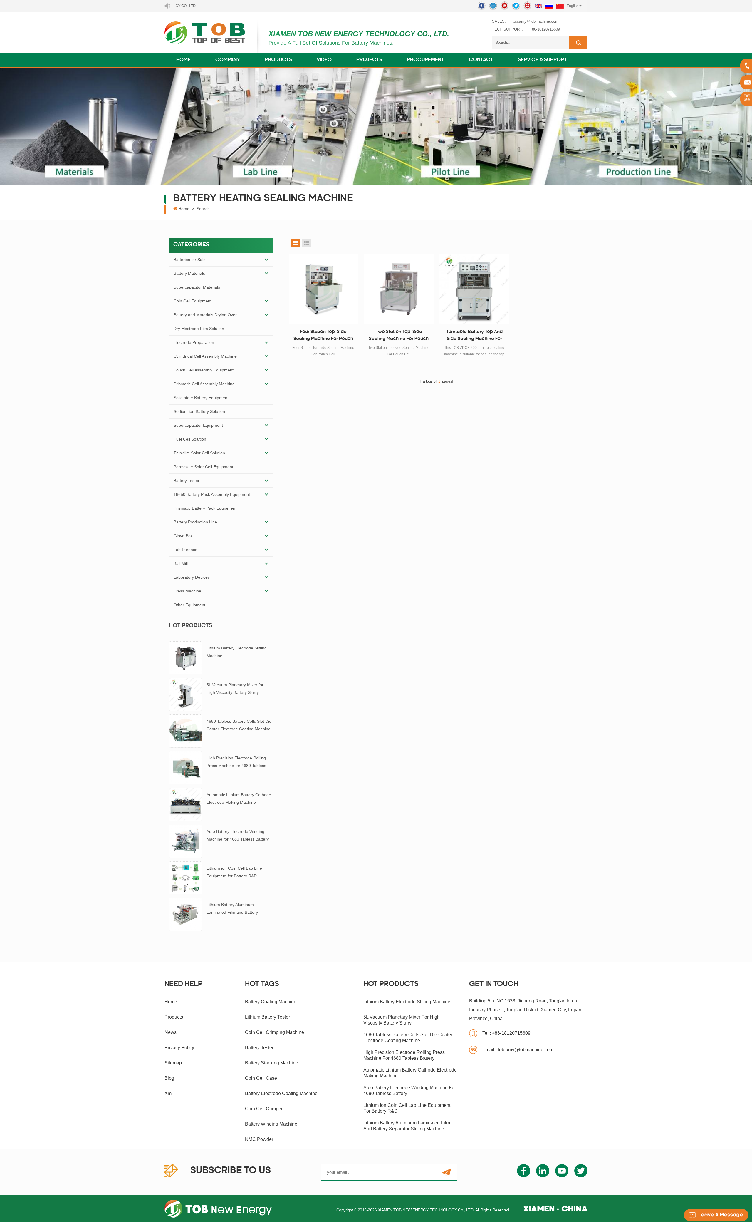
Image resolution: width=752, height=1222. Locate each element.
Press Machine (187, 591)
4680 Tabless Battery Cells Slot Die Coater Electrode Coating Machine (239, 725)
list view (306, 243)
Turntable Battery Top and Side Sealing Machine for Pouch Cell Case (474, 336)
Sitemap (173, 1062)
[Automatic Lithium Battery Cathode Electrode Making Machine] (185, 804)
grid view (295, 243)
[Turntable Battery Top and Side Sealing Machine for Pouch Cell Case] (474, 289)
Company (227, 60)
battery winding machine (271, 1123)
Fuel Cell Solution (190, 439)
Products (278, 60)
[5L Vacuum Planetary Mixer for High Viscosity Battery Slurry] (185, 694)
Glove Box (183, 535)
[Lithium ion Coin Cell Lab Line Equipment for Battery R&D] (185, 877)
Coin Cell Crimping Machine (274, 1032)
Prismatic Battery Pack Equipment (205, 508)
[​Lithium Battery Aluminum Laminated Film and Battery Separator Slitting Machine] (185, 914)
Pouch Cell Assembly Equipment (204, 370)
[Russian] (549, 6)
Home (183, 60)
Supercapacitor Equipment (198, 425)
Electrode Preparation (194, 342)
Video (324, 60)
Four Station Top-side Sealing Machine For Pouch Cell (323, 336)
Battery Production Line (195, 522)
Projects (369, 60)
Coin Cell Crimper (264, 1108)
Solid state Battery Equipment (201, 397)
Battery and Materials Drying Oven (206, 314)
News (170, 1032)
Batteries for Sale (190, 259)
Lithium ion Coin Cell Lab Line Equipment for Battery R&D (234, 872)
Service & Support (542, 60)
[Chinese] (560, 6)
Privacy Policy (179, 1047)
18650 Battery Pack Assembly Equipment (212, 494)
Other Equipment (189, 604)
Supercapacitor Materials (197, 287)
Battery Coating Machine (270, 1001)
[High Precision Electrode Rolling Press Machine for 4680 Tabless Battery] (185, 767)
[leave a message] (716, 1215)
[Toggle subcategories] (266, 259)
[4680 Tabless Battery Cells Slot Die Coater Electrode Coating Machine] (185, 730)
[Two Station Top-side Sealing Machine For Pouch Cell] (399, 289)
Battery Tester (186, 480)
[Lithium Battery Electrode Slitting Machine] (185, 657)
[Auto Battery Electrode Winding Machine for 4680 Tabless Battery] (185, 840)
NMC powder (259, 1139)
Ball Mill (181, 563)
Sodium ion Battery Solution (199, 411)
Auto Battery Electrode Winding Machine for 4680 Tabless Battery (238, 835)
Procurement (425, 60)
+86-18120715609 (545, 29)
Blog (169, 1078)
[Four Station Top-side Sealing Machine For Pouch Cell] (323, 289)
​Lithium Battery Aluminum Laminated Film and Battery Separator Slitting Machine (232, 909)
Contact (481, 60)
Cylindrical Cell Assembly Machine (205, 356)
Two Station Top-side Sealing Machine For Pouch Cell (399, 336)
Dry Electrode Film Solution (199, 328)
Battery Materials (189, 273)
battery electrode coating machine (281, 1093)
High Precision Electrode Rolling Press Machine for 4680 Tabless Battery (236, 762)
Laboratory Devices (192, 577)
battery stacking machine (271, 1062)
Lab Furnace (185, 549)
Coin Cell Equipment (193, 301)
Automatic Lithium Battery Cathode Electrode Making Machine (239, 798)
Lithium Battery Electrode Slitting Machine (237, 652)
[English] (538, 6)
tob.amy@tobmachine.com (535, 21)
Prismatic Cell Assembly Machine (204, 383)
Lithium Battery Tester (267, 1017)
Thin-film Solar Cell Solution (199, 453)
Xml (168, 1093)
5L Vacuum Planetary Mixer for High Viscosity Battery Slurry (235, 688)
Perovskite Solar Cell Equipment (203, 466)
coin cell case (261, 1078)
